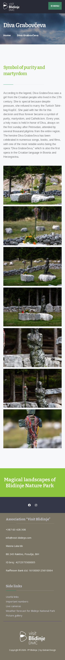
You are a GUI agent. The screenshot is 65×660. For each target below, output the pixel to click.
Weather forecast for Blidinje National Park (30, 610)
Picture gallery (14, 615)
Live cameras (13, 606)
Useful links (12, 596)
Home (7, 35)
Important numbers (17, 601)
